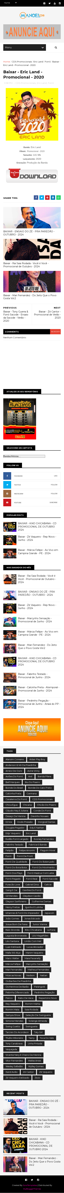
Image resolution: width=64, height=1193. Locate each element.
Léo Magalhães (40, 935)
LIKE (55, 476)
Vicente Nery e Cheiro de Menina (23, 1055)
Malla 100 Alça (13, 952)
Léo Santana (12, 941)
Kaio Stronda (13, 930)
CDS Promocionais (22, 61)
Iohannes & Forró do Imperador (22, 913)
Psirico (9, 998)
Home (6, 61)
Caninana (32, 793)
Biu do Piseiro (32, 782)
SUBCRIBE (53, 502)
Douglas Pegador (15, 827)
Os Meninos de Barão (17, 986)
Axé (30, 776)
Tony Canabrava (14, 1043)
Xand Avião (12, 1072)
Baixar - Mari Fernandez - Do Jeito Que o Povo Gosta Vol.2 (29, 297)
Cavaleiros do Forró (16, 799)
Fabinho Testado (14, 844)
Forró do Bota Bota (16, 867)
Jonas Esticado (32, 918)
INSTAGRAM (18, 494)
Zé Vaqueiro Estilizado (17, 1077)
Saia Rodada (31, 1009)
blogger (55, 332)
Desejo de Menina (15, 816)
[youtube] (55, 3)
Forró (48, 61)
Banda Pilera (44, 776)
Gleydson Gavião (32, 896)
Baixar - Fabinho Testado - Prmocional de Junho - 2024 (34, 676)
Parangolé (39, 986)
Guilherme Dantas (41, 901)
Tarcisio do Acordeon (17, 1032)
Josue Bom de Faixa (16, 924)
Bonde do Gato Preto (40, 787)
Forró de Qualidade (16, 861)
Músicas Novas (13, 975)
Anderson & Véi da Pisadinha (21, 765)
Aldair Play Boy (37, 759)
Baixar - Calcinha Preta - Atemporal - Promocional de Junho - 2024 (38, 689)
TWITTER (17, 485)
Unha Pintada (35, 1043)
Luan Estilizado (13, 947)
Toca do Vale (47, 1038)
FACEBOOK (18, 476)
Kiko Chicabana (33, 930)
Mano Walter (12, 958)
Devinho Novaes (39, 816)
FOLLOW (54, 485)
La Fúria (51, 930)
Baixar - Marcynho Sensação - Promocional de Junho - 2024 (35, 620)
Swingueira (31, 1026)
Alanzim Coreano (15, 759)
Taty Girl (38, 1032)
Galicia (47, 884)
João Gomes (12, 918)
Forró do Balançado (43, 861)
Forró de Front (25, 856)
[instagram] (60, 3)
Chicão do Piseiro (46, 804)
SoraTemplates (30, 1185)
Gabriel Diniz (32, 884)
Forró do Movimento (43, 867)
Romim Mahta (32, 1003)
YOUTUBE (17, 503)
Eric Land (38, 61)
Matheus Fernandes (38, 969)
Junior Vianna (40, 924)
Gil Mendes (11, 896)
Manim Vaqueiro (34, 952)
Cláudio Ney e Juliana (17, 810)
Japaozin (49, 913)
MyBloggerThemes (32, 1189)
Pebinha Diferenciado (17, 992)
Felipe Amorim (27, 850)
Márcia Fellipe (13, 964)
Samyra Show (13, 1015)
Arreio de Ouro (14, 770)
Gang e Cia (11, 890)
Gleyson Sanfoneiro (16, 901)
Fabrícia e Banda (38, 844)
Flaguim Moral (47, 850)
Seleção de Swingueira (38, 1015)
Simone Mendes (14, 1021)
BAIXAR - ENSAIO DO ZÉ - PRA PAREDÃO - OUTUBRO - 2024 (28, 233)
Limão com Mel (32, 941)
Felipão (10, 850)
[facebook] (44, 3)
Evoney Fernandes (44, 839)
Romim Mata (12, 1009)
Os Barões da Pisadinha (18, 981)
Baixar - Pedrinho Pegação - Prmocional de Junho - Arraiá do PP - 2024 (39, 704)
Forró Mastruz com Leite (41, 873)
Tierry (31, 1038)
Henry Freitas (13, 907)
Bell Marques (13, 782)
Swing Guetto (13, 1026)
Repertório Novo (48, 998)
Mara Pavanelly (33, 958)
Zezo (37, 1077)
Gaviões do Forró (31, 890)
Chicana (27, 804)
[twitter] (50, 3)
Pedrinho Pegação (44, 992)
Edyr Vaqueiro (13, 833)
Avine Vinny (33, 770)
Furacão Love (13, 884)
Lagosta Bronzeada (16, 935)
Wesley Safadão (14, 1066)
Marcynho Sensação (37, 964)
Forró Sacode (50, 878)
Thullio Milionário (14, 1038)
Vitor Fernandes (14, 1060)
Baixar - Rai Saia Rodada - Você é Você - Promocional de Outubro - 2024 (26, 265)
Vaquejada (11, 1049)
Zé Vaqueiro (45, 1072)
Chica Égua (12, 804)
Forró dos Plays (14, 873)
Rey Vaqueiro (13, 1003)
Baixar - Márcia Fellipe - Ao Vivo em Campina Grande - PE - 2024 (38, 552)
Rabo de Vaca (25, 998)
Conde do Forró (42, 810)
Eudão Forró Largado (17, 839)
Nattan (43, 975)
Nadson (30, 975)
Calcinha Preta (13, 793)
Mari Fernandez (14, 969)
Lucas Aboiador (35, 947)
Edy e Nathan (37, 827)
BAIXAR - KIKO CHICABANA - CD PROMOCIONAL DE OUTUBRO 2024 (37, 526)
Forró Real (31, 878)
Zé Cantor (28, 1072)
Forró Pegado (13, 878)
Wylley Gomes (35, 1066)
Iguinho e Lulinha (34, 907)
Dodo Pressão (25, 822)
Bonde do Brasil (14, 787)
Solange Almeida (38, 1021)
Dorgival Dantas (46, 822)
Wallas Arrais (34, 1060)
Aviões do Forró (14, 776)
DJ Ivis (9, 822)
